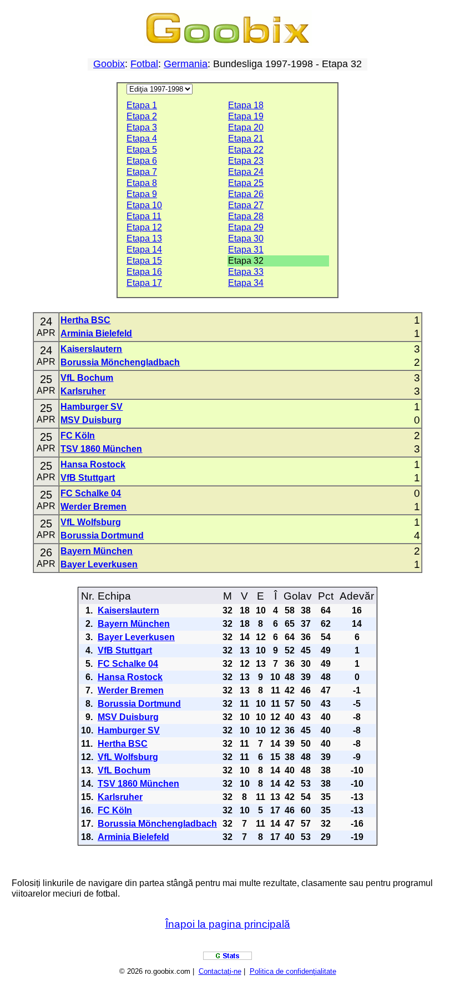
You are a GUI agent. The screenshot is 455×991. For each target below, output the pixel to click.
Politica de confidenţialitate (293, 971)
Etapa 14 (144, 249)
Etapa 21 (246, 138)
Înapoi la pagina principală (227, 924)
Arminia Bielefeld (96, 333)
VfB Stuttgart (87, 477)
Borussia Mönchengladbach (120, 362)
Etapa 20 (246, 127)
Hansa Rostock (92, 464)
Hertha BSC (85, 320)
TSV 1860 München (101, 449)
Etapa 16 (144, 271)
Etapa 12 (144, 227)
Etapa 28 (246, 216)
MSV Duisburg (91, 420)
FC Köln (77, 435)
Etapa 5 (142, 149)
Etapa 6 (142, 160)
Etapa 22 (246, 149)
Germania (186, 63)
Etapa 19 (246, 116)
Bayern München (96, 551)
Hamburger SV (91, 406)
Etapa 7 (142, 172)
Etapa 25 (246, 183)
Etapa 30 (246, 238)
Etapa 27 (246, 205)
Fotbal (144, 63)
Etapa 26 (246, 194)
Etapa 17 (144, 283)
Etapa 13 (144, 238)
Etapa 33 (246, 271)
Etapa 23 (246, 160)
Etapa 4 (142, 138)
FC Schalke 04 (90, 493)
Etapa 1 (142, 105)
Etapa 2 (142, 116)
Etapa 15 (144, 260)
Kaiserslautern (91, 349)
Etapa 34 (246, 283)
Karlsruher (82, 391)
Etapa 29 (246, 227)
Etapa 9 (142, 194)
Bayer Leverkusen (99, 564)
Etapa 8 (142, 183)
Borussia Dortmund (102, 535)
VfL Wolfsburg (90, 522)
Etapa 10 (144, 205)
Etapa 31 (246, 249)
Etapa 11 (144, 216)
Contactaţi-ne (220, 971)
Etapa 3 (142, 127)
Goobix (109, 63)
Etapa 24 (246, 172)
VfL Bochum (86, 378)
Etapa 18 (246, 105)
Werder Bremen (93, 506)
